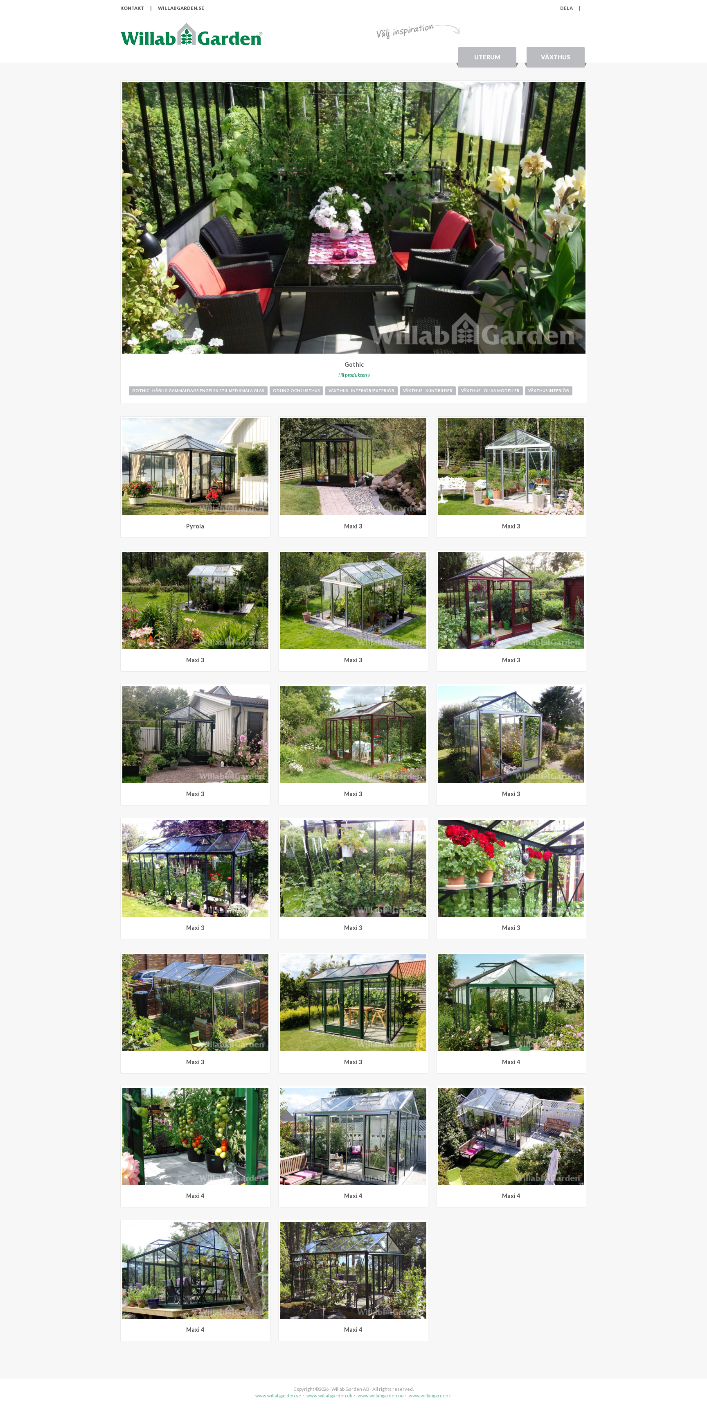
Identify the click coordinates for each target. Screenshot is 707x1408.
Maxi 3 (353, 526)
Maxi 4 (511, 1061)
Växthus (555, 57)
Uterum (487, 57)
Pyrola (195, 526)
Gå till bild (264, 422)
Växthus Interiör (548, 390)
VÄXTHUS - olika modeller (490, 390)
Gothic (354, 364)
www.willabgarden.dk (329, 1395)
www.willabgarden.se (278, 1395)
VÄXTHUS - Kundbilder (428, 390)
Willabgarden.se (181, 8)
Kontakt (132, 8)
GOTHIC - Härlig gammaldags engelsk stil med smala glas (198, 390)
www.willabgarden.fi (430, 1395)
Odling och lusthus (296, 390)
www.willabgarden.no (380, 1395)
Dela (570, 8)
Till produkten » (354, 375)
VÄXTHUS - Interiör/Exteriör (361, 390)
